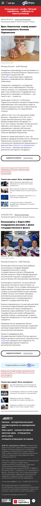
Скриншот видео (7, 258)
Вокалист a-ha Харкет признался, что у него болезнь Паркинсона (23, 196)
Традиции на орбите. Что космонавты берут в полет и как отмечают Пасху (22, 406)
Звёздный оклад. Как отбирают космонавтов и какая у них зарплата (22, 399)
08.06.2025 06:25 (7, 19)
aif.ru (8, 77)
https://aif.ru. (30, 491)
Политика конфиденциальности (14, 495)
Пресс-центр (7, 430)
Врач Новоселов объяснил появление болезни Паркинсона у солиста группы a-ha (24, 190)
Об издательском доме (22, 422)
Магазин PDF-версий (24, 430)
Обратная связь (9, 433)
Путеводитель (24, 433)
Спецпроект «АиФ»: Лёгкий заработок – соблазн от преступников (20, 11)
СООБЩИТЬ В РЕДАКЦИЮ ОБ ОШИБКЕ (17, 439)
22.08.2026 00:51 (7, 215)
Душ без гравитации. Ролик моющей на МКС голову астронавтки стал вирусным (23, 385)
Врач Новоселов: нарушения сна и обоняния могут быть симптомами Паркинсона (21, 183)
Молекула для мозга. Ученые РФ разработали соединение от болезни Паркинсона (22, 204)
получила (5, 341)
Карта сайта (7, 436)
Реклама (6, 422)
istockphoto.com (7, 63)
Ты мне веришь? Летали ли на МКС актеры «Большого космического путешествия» (24, 392)
